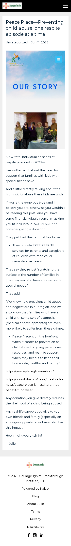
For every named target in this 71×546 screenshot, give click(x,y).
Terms (35, 511)
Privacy (35, 519)
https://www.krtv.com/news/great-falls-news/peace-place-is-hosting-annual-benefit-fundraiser (34, 385)
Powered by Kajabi (35, 488)
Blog (35, 496)
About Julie (35, 504)
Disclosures (35, 527)
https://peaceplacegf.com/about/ (30, 371)
